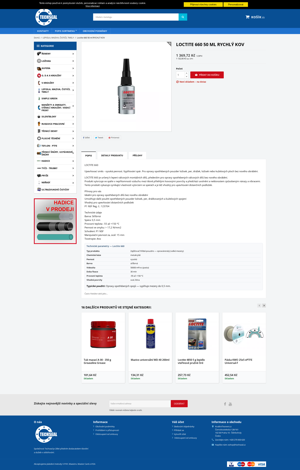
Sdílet (87, 137)
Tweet (100, 137)
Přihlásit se (179, 430)
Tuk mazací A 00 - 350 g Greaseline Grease (97, 361)
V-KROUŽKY (48, 82)
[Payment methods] (246, 463)
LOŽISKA (46, 60)
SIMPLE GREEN (49, 98)
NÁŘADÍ (46, 182)
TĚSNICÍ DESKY (50, 131)
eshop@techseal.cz (237, 444)
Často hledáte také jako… (96, 293)
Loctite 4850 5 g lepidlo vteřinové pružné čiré (191, 361)
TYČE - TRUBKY (50, 168)
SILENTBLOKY (49, 116)
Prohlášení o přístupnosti (107, 430)
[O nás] (46, 434)
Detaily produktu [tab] (112, 155)
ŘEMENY (46, 53)
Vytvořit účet (180, 434)
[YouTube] (230, 404)
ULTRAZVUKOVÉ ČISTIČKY (55, 189)
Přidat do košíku (207, 74)
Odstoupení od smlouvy (106, 434)
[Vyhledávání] (183, 17)
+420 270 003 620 (237, 439)
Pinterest (115, 137)
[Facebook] (225, 404)
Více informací (92, 6)
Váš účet (178, 422)
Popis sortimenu (65, 31)
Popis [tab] (88, 155)
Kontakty (43, 31)
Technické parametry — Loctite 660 (105, 246)
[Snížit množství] (186, 76)
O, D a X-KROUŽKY (51, 75)
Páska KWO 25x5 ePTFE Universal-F (238, 361)
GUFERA (46, 68)
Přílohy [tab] (137, 155)
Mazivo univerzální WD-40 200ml (150, 360)
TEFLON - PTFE (49, 145)
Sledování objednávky (184, 426)
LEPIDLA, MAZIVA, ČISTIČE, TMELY (56, 91)
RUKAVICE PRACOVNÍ (53, 123)
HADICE (46, 160)
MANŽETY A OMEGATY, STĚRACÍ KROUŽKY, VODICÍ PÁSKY (56, 107)
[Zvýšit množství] (186, 73)
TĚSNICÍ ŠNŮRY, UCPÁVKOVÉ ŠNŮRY (57, 153)
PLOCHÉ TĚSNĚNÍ (51, 138)
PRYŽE (45, 175)
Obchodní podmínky (95, 31)
